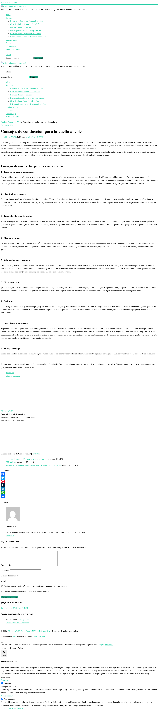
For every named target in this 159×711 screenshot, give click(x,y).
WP (14, 636)
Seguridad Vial (14, 122)
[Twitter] (79, 478)
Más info (109, 645)
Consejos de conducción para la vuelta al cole (25, 459)
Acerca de (10, 372)
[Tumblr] (79, 485)
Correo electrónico (9, 576)
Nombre (5, 570)
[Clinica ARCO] (15, 408)
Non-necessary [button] (7, 696)
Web (3, 581)
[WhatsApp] (79, 492)
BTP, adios (10, 462)
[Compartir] (79, 496)
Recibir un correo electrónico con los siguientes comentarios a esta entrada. (36, 586)
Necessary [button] (5, 680)
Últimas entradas (13, 376)
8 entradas (10, 535)
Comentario (6, 565)
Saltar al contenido (9, 2)
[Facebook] (79, 474)
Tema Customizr (39, 636)
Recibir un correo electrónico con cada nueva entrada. (26, 591)
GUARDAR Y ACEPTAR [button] (12, 708)
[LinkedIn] (79, 489)
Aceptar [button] (101, 645)
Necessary (8, 683)
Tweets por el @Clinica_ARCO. (14, 608)
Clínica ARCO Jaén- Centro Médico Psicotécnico (29, 631)
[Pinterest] (79, 481)
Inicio (3, 122)
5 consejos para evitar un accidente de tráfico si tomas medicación (34, 465)
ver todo (35, 454)
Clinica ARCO (10, 137)
